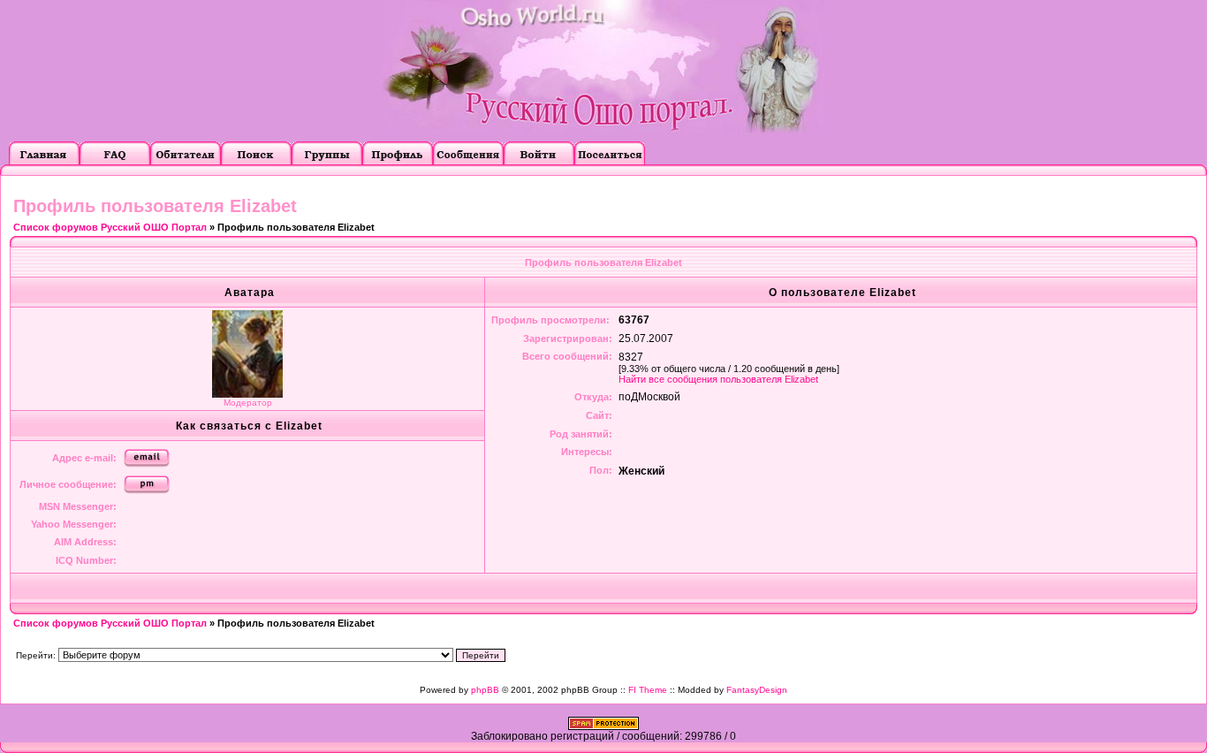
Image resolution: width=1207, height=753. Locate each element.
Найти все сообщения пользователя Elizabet (718, 379)
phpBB (485, 690)
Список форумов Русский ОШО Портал (110, 227)
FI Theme (647, 690)
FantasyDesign (756, 690)
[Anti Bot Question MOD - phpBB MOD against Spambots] (603, 726)
